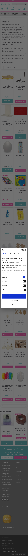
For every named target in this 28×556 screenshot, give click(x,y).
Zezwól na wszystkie (14, 295)
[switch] (24, 281)
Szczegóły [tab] (12, 253)
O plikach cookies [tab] (22, 253)
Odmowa (14, 304)
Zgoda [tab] (4, 253)
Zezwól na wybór (14, 300)
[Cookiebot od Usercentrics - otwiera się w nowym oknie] (20, 250)
